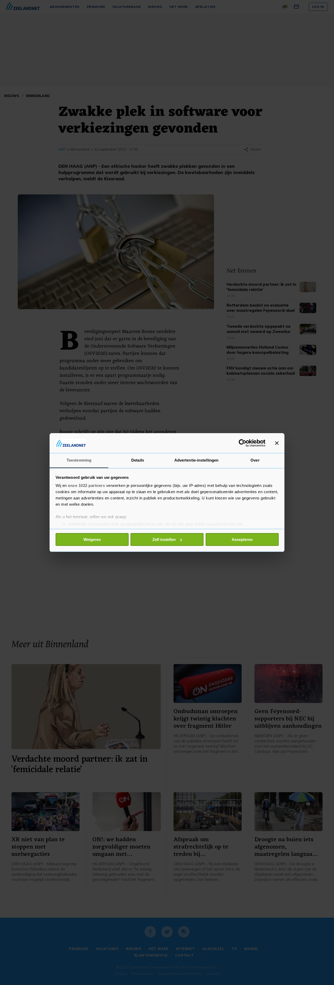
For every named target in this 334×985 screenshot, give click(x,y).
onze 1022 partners (86, 485)
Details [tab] (137, 460)
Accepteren (242, 539)
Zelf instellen (164, 539)
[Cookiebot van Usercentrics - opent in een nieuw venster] (242, 443)
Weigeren (92, 539)
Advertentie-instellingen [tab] (196, 460)
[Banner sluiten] (277, 443)
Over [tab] (254, 460)
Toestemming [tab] (79, 460)
